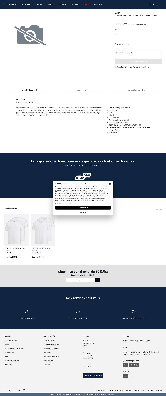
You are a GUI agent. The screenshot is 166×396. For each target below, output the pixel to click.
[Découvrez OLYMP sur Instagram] (10, 390)
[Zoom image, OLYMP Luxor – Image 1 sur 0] (30, 42)
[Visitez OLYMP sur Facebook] (5, 390)
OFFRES (86, 4)
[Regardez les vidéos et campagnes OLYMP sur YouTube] (24, 390)
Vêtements (50, 4)
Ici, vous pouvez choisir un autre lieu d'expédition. (99, 394)
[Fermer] (163, 394)
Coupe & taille (83, 90)
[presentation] (83, 120)
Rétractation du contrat (92, 375)
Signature (62, 4)
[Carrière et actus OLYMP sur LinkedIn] (19, 390)
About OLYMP (97, 4)
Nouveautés (26, 4)
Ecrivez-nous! (87, 366)
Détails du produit (29, 90)
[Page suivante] (161, 209)
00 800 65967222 (89, 343)
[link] (122, 44)
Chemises (38, 4)
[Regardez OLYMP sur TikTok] (14, 390)
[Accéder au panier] (160, 4)
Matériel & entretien (136, 90)
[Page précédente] (157, 209)
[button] (125, 341)
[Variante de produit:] (116, 34)
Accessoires (74, 4)
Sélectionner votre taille (121, 49)
